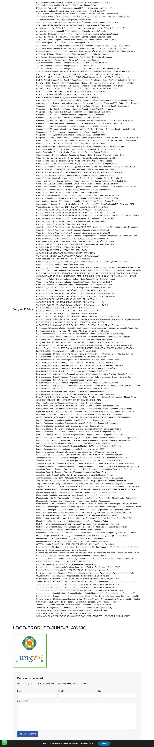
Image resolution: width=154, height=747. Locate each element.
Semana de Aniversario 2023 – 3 (78, 585)
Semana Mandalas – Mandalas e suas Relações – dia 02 (59, 599)
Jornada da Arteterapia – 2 (115, 455)
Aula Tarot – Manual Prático (108, 69)
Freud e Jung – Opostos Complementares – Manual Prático (112, 397)
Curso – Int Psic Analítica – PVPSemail (120, 141)
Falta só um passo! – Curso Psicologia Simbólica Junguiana (110, 374)
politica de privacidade (84, 743)
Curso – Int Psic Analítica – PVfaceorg (51, 141)
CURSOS (92, 325)
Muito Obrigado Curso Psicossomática (111, 527)
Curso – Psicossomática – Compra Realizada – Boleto (115, 187)
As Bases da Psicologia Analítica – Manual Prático (97, 14)
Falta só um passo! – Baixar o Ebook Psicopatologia (57, 365)
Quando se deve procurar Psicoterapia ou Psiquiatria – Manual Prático (107, 573)
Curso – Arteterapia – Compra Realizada (52, 149)
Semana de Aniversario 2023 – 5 (49, 587)
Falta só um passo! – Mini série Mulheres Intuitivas (89, 391)
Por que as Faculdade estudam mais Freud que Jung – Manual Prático (64, 567)
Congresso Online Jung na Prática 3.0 (88, 138)
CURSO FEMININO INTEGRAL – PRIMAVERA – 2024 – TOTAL (62, 250)
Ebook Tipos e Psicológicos (118, 337)
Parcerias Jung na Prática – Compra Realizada (68, 550)
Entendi (104, 743)
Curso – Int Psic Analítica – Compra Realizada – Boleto (58, 164)
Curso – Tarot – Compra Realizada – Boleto (53, 192)
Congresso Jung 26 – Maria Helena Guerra (53, 129)
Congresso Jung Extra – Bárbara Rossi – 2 (53, 138)
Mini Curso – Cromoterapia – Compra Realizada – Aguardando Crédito (64, 507)
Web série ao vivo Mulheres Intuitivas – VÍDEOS (87, 610)
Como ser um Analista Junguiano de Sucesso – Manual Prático (108, 100)
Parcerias (134, 547)
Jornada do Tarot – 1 (44, 469)
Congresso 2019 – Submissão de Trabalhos (121, 103)
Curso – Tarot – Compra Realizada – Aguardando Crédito (89, 190)
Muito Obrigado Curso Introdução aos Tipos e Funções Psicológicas (63, 524)
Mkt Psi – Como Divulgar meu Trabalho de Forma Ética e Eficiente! (109, 518)
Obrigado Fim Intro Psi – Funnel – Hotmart (86, 538)
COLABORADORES (44, 89)
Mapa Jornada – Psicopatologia (125, 498)
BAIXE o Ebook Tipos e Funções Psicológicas (82, 80)
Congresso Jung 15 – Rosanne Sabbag (94, 115)
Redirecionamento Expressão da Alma (51, 579)
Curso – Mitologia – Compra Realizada (97, 175)
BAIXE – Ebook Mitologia (123, 71)
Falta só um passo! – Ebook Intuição (83, 380)
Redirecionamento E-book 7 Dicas (95, 576)
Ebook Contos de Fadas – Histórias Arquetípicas (86, 328)
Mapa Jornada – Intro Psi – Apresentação (52, 498)
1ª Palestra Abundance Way (99, 2)
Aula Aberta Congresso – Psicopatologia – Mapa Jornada (108, 46)
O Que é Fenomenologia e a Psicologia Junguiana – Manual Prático (108, 533)
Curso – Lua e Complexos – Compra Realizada (103, 172)
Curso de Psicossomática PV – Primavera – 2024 (56, 241)
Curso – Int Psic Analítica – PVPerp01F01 (85, 141)
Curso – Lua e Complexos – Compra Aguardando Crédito (59, 172)
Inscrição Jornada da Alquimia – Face (124, 438)
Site (99, 691)
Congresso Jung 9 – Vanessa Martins (91, 135)
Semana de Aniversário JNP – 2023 (110, 590)
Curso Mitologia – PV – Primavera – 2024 (52, 288)
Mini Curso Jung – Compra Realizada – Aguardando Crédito (93, 515)
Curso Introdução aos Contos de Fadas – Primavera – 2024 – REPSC (64, 267)
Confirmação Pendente (92, 103)
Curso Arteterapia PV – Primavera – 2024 (117, 204)
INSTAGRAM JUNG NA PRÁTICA (50, 455)
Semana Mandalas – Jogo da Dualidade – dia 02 (118, 596)
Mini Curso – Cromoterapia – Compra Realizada (117, 504)
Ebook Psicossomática (65, 337)
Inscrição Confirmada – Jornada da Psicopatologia (56, 423)
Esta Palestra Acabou (45, 345)
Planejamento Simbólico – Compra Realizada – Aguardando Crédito (63, 559)
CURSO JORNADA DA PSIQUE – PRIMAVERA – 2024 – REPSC (109, 276)
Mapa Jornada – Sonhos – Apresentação (94, 501)
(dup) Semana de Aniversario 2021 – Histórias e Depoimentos (61, 2)
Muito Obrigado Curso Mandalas (106, 524)
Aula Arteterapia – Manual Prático (113, 48)
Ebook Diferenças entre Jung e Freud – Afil (53, 331)
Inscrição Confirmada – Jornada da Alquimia (54, 420)
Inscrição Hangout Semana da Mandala (112, 435)
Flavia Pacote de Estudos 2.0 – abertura (52, 397)
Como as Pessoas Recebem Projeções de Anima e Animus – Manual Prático (67, 97)
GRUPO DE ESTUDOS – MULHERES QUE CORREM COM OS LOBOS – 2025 (68, 400)
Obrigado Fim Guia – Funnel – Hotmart (51, 538)
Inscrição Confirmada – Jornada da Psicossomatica (99, 423)
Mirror (78, 518)
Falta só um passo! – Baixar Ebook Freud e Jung (86, 357)
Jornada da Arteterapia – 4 (70, 458)
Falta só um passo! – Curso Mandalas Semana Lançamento (60, 374)
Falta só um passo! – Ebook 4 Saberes (51, 380)
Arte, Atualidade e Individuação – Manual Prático (55, 14)
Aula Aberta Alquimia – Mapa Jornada (84, 43)
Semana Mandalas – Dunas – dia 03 (120, 593)
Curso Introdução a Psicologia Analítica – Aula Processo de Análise (63, 259)
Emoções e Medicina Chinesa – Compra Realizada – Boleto (60, 342)
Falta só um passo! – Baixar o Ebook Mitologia (100, 363)
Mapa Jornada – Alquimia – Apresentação (53, 495)
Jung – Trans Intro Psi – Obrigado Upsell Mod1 (74, 484)
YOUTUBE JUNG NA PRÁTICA (117, 616)
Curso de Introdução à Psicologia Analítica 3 (91, 230)
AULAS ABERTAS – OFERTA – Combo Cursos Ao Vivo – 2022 (85, 71)
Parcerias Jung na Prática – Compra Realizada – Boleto (116, 553)
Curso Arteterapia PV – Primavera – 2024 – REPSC (57, 207)
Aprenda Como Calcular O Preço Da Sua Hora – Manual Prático (62, 11)
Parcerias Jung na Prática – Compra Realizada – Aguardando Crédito (64, 553)
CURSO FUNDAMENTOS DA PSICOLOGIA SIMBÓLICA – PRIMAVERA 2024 (67, 256)
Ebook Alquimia (118, 325)
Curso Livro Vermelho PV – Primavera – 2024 (54, 285)
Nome (20, 691)
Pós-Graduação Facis (103, 567)
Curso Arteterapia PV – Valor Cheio (94, 207)
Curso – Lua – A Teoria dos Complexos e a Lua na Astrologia (60, 169)
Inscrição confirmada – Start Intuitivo (50, 432)
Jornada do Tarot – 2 (63, 469)
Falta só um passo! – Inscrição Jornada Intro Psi (55, 389)
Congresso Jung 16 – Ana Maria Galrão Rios (54, 118)
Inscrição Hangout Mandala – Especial (78, 435)
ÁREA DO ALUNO (97, 11)
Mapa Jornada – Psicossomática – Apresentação (55, 501)
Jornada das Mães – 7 (65, 466)
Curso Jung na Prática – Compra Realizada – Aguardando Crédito (62, 282)
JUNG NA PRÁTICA (74, 487)
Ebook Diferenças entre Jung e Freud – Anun (91, 331)
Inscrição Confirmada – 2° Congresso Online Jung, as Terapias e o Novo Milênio (90, 414)
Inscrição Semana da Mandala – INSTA (78, 446)
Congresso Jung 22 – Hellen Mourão (80, 123)
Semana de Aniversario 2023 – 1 (125, 582)
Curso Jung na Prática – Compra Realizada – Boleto (57, 279)
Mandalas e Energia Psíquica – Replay (75, 489)
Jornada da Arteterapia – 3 (46, 458)
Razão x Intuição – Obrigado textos (65, 576)
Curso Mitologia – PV (103, 285)
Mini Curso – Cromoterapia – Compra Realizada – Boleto (118, 507)
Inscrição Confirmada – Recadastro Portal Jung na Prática (59, 429)
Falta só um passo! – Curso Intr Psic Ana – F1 (90, 371)
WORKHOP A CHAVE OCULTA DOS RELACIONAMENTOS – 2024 (63, 613)
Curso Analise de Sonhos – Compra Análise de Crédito (58, 201)
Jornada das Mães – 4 (105, 463)
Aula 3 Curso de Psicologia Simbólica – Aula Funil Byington (60, 25)
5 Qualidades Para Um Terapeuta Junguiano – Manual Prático (61, 8)
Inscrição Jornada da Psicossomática (51, 443)
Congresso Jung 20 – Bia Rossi (121, 120)
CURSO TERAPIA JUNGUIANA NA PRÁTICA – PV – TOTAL (60, 325)
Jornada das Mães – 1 (45, 463)
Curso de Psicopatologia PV (85, 236)
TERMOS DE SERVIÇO (103, 605)
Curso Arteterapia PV (90, 204)
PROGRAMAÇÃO (76, 570)
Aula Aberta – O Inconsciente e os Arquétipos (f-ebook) (96, 34)
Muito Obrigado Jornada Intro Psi (49, 530)
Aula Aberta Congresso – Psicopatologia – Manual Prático (59, 46)
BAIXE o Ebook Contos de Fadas (109, 74)
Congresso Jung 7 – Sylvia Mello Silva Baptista (55, 135)
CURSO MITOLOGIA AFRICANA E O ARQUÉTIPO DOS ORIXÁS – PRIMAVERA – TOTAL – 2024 (75, 296)
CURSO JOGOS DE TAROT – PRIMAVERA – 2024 (120, 270)
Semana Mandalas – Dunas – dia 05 (82, 596)
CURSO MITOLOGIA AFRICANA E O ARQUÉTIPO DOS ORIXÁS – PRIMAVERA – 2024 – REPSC (76, 293)
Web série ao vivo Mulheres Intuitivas (51, 610)
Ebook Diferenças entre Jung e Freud (123, 328)
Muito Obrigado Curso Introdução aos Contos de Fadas (86, 521)
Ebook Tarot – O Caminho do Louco (91, 337)
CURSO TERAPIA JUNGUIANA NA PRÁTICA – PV (57, 319)
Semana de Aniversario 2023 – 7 (106, 587)
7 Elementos (93, 8)
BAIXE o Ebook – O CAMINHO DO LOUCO (53, 74)
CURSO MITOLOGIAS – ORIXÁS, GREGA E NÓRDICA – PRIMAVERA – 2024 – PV (70, 302)
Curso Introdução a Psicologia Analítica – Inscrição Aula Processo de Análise (67, 262)
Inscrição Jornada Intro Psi (113, 443)
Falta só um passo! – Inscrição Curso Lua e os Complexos (117, 386)
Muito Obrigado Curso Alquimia (48, 521)
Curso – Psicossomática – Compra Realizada (99, 184)
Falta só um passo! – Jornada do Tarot (51, 391)
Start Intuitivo (41, 602)
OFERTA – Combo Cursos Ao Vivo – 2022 (91, 541)
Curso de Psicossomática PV (97, 239)
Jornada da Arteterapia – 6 (116, 458)
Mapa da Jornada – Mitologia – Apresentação (54, 492)
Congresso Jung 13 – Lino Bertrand (98, 112)
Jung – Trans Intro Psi (45, 484)
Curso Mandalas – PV (84, 285)
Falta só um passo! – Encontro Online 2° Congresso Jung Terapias (62, 383)
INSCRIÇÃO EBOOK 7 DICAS (48, 435)
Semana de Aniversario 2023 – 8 (49, 590)
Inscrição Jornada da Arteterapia (85, 440)
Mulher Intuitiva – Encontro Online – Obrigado (83, 530)
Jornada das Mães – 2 (65, 463)
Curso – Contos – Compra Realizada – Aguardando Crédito (92, 158)
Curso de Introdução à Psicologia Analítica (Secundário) (115, 227)
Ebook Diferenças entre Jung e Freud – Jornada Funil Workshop (62, 334)
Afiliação (103, 8)
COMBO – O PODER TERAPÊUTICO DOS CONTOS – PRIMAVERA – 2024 (86, 89)
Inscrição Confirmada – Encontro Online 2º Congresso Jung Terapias (94, 432)
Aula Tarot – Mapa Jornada (47, 71)
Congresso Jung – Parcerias (88, 106)
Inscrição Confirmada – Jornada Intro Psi (87, 426)
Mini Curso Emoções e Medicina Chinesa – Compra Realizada (107, 512)
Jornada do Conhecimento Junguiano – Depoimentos (117, 466)
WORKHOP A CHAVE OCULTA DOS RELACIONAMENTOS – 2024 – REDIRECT (69, 616)
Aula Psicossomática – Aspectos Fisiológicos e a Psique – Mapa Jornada (65, 69)
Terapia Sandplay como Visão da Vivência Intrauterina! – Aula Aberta (63, 605)
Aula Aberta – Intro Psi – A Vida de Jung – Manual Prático (59, 28)
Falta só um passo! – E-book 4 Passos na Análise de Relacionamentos (64, 377)
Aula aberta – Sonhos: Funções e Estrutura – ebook (91, 37)
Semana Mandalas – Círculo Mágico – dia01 (85, 593)
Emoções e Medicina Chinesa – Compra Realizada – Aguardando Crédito (82, 339)
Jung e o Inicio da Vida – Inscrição (50, 487)
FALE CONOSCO (43, 351)
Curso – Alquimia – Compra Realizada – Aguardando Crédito (60, 146)
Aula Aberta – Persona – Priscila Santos (52, 37)
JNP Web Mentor (73, 455)
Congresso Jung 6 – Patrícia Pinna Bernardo (86, 132)
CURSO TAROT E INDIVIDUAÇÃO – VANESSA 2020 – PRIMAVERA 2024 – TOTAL (70, 316)
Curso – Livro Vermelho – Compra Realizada (100, 164)
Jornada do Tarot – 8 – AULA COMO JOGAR (54, 475)
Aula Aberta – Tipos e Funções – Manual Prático (55, 40)
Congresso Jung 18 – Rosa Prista (87, 118)
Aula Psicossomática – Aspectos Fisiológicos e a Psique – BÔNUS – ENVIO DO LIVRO (71, 63)
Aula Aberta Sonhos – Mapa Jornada (83, 48)
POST (117, 567)
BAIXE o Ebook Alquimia (83, 74)
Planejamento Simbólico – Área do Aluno (52, 556)
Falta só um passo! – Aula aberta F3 (50, 357)
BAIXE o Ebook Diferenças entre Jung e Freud (55, 77)
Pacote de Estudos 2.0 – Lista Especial (92, 547)
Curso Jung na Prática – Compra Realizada (97, 279)
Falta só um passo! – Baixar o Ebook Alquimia (54, 360)
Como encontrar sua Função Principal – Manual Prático (58, 100)
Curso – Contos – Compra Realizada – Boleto (54, 161)
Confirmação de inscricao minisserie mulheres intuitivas (58, 103)
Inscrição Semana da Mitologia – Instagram (53, 449)
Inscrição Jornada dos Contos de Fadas (84, 443)
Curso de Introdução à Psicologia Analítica (53, 221)
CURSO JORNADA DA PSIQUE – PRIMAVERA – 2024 (58, 276)
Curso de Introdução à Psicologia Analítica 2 (54, 230)
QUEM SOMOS (42, 576)
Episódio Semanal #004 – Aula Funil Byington (105, 342)
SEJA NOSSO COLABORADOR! (49, 582)
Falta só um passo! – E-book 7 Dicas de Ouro (113, 377)
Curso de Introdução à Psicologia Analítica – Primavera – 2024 (61, 224)
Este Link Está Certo (64, 345)
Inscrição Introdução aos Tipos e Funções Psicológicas (58, 438)
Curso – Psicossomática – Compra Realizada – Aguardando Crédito (63, 187)
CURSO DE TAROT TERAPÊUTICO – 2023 (96, 241)
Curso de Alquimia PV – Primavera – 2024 (53, 218)
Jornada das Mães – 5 (125, 463)
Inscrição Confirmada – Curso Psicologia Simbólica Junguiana (105, 417)
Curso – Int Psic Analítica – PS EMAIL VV (121, 138)
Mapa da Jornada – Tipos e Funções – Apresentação (96, 492)
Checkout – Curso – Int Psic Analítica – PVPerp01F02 (103, 86)
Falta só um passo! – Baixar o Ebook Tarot (53, 368)
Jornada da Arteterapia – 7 (46, 461)
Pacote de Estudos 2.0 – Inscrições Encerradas (55, 547)
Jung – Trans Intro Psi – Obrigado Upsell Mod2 (114, 484)
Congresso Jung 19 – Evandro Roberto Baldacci (55, 120)
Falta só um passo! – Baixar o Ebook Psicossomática (101, 365)
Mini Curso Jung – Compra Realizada (51, 515)
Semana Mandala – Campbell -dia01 (51, 593)
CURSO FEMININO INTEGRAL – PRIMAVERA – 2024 (92, 244)
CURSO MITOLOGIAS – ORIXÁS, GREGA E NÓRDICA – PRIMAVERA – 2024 (68, 299)
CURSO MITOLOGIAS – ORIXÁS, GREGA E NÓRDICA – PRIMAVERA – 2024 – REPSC (72, 305)
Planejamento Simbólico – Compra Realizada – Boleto (115, 559)
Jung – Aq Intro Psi (43, 481)
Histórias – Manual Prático (121, 409)
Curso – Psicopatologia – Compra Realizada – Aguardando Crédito (101, 181)
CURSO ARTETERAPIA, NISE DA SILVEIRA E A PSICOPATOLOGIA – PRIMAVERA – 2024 (73, 210)
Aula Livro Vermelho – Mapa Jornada (83, 60)
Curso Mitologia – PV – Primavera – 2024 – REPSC (92, 288)
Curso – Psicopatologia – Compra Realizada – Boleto (57, 184)
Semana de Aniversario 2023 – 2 (49, 585)
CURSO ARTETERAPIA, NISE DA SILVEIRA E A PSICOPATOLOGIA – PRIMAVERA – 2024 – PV (75, 213)
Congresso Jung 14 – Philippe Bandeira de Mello (56, 115)
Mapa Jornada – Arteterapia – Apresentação (89, 495)
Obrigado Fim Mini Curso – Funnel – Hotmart (54, 541)
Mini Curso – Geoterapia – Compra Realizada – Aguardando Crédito (102, 510)
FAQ (101, 394)
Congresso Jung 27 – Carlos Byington (88, 129)
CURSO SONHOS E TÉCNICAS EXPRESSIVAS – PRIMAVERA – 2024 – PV (67, 311)
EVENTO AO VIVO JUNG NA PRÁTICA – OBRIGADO (83, 348)
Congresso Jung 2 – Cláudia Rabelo (91, 120)
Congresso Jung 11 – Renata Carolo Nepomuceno (92, 109)
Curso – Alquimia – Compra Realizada (89, 143)
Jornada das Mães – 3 (85, 463)
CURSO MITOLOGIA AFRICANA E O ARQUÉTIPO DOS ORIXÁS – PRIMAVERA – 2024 (71, 290)
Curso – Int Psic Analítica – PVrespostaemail (54, 143)
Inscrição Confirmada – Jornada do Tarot (52, 426)
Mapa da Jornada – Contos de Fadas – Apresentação (114, 489)
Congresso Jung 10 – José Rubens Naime (53, 109)
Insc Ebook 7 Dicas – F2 (46, 414)
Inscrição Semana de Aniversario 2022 (88, 449)
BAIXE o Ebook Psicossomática (49, 80)
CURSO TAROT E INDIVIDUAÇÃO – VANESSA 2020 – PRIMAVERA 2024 (66, 314)
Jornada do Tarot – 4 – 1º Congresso (117, 469)
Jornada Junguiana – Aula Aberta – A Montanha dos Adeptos (60, 478)
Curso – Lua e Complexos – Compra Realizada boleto (58, 175)
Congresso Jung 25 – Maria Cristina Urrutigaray (88, 126)
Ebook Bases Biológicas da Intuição (50, 328)
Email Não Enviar (43, 339)
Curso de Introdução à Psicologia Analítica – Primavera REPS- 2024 (63, 227)
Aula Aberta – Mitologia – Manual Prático (52, 31)
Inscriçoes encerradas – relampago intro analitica (56, 452)
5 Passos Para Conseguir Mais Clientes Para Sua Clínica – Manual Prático (66, 5)
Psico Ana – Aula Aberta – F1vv (97, 570)
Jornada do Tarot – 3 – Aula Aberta (87, 469)
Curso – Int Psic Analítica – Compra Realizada (93, 161)
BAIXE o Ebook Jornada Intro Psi (89, 77)
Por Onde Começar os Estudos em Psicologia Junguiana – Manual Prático (66, 564)
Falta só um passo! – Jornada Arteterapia (93, 389)
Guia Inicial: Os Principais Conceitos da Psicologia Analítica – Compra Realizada (68, 403)
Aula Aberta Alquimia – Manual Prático (51, 43)
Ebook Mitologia (117, 334)
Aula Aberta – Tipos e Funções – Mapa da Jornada (97, 40)
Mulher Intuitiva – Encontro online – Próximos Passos (57, 533)
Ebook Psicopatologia (45, 337)
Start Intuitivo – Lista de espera (61, 602)
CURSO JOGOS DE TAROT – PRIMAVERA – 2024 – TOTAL (112, 273)
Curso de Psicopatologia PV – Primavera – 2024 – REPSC (59, 239)
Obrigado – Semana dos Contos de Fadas (82, 536)
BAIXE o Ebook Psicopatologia (117, 77)
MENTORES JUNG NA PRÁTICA (82, 504)
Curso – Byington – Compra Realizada (93, 152)
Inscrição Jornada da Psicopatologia (115, 440)
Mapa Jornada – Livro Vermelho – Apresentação (90, 498)
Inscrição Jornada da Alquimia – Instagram (53, 440)
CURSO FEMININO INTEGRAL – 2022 (52, 244)
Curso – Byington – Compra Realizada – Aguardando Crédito (60, 155)
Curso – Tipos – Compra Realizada (87, 192)
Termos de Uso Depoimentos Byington (101, 608)
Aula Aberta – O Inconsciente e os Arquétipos (54, 34)
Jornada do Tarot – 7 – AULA (97, 472)
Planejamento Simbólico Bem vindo (50, 561)
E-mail (61, 691)
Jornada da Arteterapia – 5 (93, 458)
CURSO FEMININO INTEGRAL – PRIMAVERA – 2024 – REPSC (62, 247)
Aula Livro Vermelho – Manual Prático (51, 60)
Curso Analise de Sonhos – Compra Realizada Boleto (57, 204)
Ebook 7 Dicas (104, 325)
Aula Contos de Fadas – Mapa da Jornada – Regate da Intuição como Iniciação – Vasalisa (72, 54)
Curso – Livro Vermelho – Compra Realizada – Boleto (113, 167)
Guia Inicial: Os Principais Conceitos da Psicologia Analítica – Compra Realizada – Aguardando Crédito (77, 406)
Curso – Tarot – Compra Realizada (50, 190)
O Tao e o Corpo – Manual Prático (49, 536)
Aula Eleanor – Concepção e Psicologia (96, 57)
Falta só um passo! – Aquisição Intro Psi (117, 354)
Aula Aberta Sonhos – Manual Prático (51, 48)
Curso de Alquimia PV (130, 216)
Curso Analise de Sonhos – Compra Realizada (101, 201)
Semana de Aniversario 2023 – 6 (78, 587)
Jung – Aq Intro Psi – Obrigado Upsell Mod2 (108, 481)
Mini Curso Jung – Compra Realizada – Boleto (55, 518)
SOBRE (136, 599)
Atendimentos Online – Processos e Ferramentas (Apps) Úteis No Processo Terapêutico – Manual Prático (78, 22)
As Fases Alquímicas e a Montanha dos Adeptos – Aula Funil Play (62, 17)
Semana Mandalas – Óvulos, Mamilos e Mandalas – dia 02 (107, 599)
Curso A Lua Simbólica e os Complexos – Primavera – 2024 (94, 198)
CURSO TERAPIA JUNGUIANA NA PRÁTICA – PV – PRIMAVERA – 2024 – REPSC (70, 322)
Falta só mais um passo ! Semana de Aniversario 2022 (74, 351)
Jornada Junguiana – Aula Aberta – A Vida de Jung (107, 478)
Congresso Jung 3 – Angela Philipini (120, 129)
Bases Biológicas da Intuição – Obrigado (119, 80)
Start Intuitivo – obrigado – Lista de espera (92, 602)
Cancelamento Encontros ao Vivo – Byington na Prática (112, 83)
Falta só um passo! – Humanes (79, 386)
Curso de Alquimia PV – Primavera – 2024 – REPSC (93, 218)
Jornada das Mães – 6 (45, 466)
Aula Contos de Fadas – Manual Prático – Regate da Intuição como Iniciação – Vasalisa (100, 51)
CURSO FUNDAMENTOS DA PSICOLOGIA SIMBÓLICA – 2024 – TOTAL (66, 253)
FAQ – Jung (109, 394)
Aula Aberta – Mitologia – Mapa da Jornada (88, 31)
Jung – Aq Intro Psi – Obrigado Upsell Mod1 (71, 481)
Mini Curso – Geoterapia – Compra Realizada (54, 510)
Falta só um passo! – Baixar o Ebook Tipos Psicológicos (94, 368)
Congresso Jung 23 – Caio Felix (110, 123)
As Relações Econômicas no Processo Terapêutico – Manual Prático (63, 20)
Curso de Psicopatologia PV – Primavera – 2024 (118, 236)
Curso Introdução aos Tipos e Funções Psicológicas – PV (117, 267)
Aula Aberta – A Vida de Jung (98, 25)
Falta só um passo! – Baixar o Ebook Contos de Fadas (97, 360)
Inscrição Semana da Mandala (48, 446)
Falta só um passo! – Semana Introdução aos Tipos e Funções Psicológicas (66, 394)
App (111, 8)
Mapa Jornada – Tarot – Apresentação (51, 504)
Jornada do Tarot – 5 (44, 472)
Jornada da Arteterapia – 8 (70, 461)
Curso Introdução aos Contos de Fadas (115, 262)
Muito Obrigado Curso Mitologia (49, 527)
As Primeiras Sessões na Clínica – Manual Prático (111, 17)
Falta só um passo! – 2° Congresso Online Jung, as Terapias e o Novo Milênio (67, 354)
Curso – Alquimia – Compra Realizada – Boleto (106, 146)
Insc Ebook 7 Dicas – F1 (99, 412)
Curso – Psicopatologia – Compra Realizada (54, 181)
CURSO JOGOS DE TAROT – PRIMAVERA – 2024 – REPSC (61, 273)
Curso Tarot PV (113, 316)
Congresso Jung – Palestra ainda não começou (55, 106)
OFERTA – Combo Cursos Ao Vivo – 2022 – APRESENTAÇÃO (61, 544)
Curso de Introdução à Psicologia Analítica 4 (54, 236)
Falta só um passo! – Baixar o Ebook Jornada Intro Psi (58, 363)
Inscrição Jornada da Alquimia (95, 438)
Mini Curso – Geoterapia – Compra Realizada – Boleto (58, 512)
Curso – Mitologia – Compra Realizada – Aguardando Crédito (60, 178)
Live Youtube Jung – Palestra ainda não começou (104, 487)
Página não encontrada (119, 547)
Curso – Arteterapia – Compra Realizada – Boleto (56, 152)
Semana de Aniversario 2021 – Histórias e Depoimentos (87, 582)
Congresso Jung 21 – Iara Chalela (50, 123)
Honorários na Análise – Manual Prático (52, 412)
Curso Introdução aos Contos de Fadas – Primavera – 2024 (60, 265)
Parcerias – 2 (41, 550)
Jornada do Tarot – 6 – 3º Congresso (69, 472)
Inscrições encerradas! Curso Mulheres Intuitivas (97, 452)
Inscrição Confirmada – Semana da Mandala (103, 429)
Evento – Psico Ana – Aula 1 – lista (88, 345)
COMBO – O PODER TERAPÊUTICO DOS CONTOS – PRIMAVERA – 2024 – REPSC (71, 92)
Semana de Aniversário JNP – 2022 (79, 590)
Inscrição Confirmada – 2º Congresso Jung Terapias (57, 417)
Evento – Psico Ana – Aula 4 (47, 348)
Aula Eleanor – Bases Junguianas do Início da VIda (56, 57)
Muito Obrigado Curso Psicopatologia (79, 527)
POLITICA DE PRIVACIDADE (79, 561)
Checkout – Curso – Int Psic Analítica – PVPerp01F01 (57, 86)
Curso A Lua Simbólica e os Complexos (52, 198)
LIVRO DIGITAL (132, 487)
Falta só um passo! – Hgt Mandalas (50, 386)
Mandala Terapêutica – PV (46, 489)
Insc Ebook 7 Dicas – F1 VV (122, 412)
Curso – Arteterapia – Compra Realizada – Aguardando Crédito (96, 149)
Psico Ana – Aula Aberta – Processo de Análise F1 (56, 573)
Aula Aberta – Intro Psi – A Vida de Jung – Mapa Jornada (107, 28)
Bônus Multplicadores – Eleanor (74, 83)
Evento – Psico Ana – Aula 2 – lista (118, 345)
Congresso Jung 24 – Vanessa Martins (51, 126)
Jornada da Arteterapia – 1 (92, 455)
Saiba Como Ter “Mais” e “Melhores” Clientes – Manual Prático (94, 579)
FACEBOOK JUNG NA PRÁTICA (120, 348)
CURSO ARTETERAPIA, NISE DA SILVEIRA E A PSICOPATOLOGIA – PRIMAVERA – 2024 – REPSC (77, 216)
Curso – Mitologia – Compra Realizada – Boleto (107, 178)
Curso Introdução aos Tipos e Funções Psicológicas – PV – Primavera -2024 (67, 270)
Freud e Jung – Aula (79, 397)
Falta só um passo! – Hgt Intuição (105, 383)
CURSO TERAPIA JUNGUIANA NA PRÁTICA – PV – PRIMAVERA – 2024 (110, 319)
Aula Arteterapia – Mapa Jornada (49, 51)
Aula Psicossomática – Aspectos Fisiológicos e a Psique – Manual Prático (65, 66)
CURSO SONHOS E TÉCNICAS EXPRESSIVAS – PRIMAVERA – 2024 (65, 308)
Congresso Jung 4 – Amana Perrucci (51, 132)
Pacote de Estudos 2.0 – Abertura (102, 544)
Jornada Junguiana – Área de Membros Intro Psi (93, 475)
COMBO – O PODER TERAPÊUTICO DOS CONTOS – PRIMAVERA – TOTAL (68, 95)
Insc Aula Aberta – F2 (78, 412)
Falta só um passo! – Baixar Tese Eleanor (53, 371)
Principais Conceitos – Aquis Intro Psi (51, 570)
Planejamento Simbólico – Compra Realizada (89, 556)
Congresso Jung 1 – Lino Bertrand (115, 106)
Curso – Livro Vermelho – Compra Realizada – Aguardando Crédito (63, 167)
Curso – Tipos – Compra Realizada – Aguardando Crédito (59, 195)
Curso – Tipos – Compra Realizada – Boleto (102, 195)
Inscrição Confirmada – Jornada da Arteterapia (92, 420)
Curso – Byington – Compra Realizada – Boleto (106, 155)
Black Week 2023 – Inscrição (48, 83)
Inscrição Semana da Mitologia (109, 446)
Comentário (22, 701)
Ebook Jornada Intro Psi (99, 334)
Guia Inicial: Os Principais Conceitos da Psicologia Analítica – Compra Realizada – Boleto (72, 409)
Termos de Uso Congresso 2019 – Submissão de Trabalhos (60, 608)
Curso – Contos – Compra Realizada (51, 158)
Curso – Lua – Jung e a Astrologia (100, 169)
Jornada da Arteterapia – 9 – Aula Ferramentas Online (104, 461)
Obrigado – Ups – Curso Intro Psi (115, 536)
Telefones (115, 602)
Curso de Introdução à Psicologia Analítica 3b (92, 233)
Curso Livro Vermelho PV (101, 282)
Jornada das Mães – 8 (85, 466)
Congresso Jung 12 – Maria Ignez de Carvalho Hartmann (59, 112)
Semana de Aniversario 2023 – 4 (106, 585)
